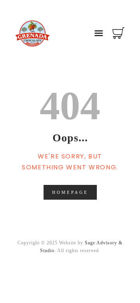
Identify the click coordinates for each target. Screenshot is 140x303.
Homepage (70, 192)
